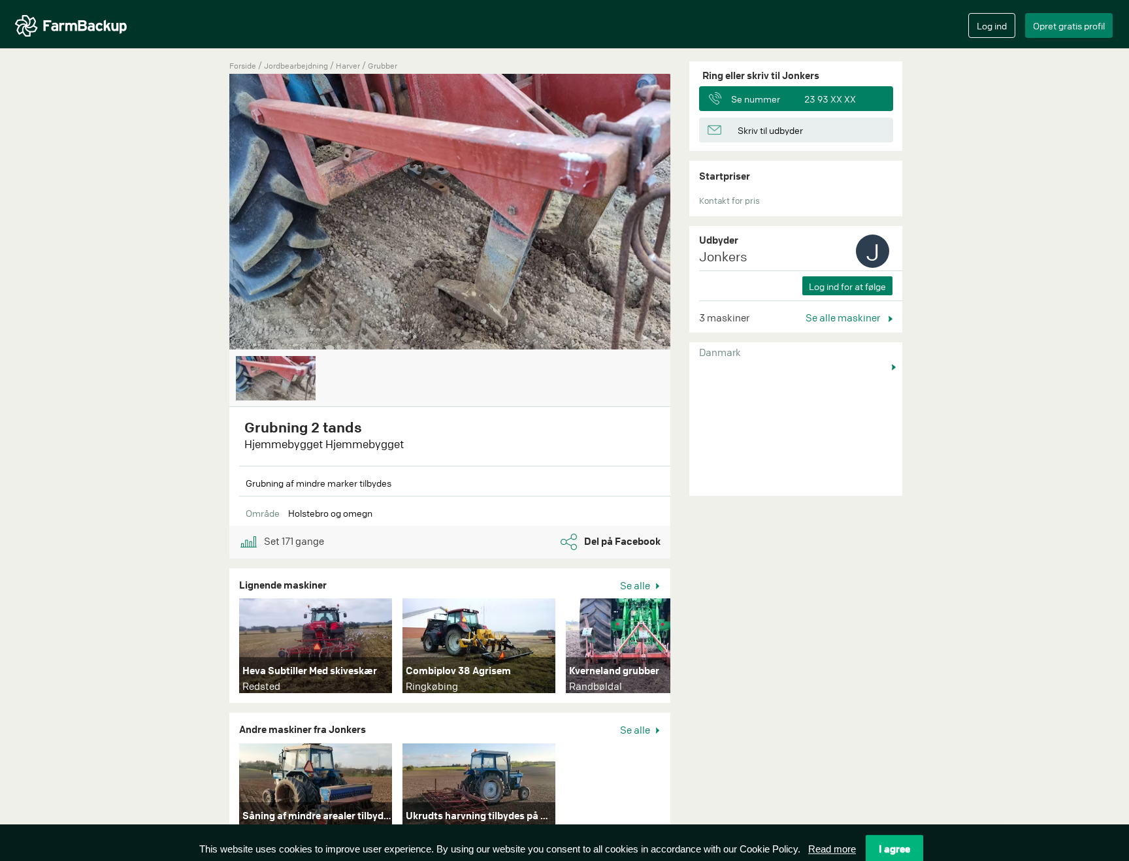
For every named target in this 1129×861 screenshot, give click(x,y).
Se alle (636, 585)
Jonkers (723, 256)
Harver (349, 66)
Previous (210, 213)
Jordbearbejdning (297, 66)
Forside (242, 66)
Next (690, 648)
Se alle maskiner (844, 317)
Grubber (382, 66)
